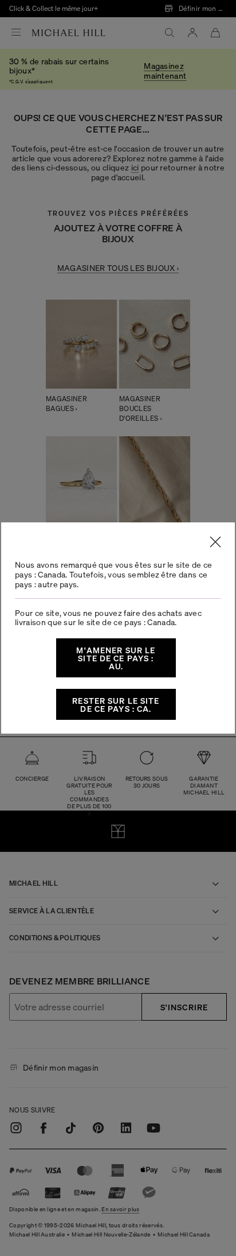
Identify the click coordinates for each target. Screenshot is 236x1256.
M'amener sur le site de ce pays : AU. (115, 658)
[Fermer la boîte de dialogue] (215, 542)
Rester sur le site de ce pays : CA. (115, 704)
